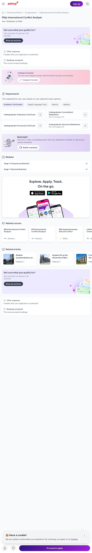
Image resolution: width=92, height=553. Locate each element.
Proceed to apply (55, 548)
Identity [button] (55, 104)
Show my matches (13, 41)
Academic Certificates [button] (13, 104)
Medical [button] (66, 104)
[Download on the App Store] (37, 193)
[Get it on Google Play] (54, 193)
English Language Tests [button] (37, 104)
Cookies (74, 539)
